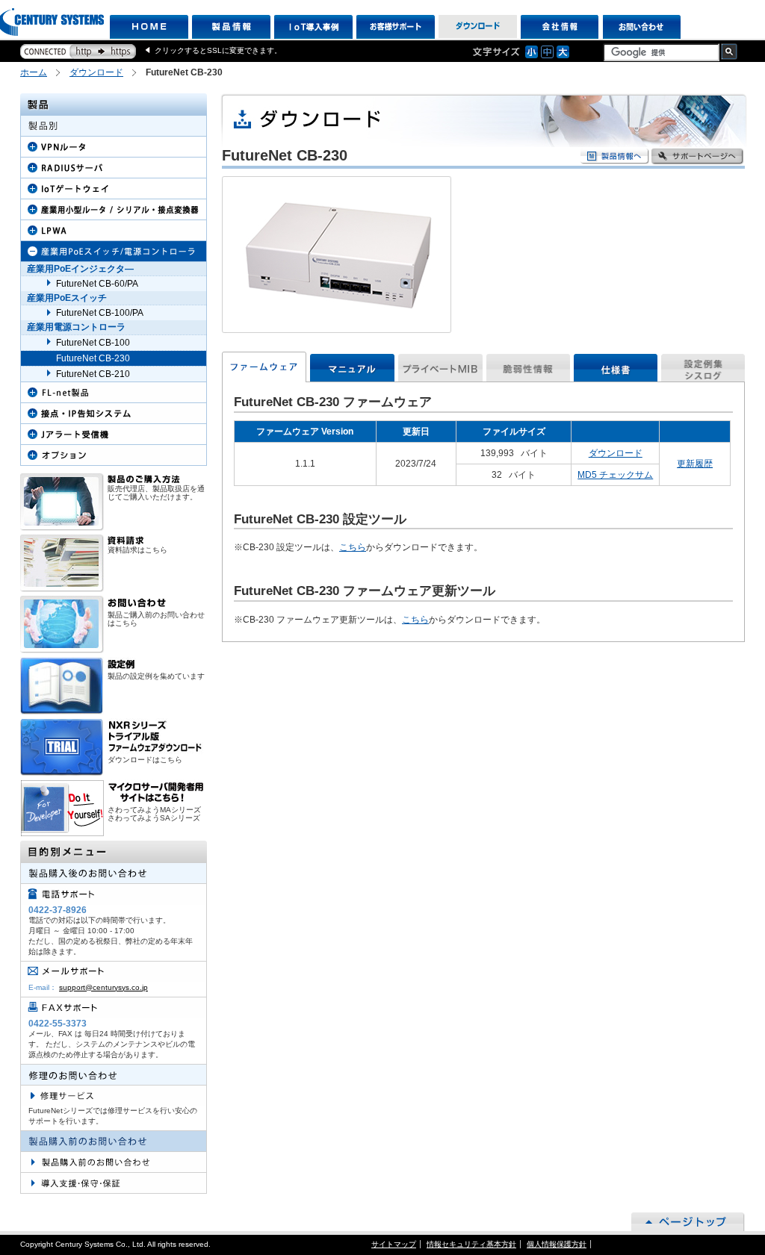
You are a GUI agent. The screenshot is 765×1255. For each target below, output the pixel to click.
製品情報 (231, 27)
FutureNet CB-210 (93, 374)
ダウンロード (478, 27)
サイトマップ (393, 1244)
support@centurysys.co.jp (103, 987)
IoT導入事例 (313, 27)
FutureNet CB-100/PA (99, 313)
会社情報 (560, 27)
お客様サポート (395, 27)
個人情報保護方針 (556, 1244)
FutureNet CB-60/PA (97, 283)
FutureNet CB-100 (93, 342)
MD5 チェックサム (615, 475)
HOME (149, 27)
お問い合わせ (642, 27)
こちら (352, 547)
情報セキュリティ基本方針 (471, 1244)
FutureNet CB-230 (93, 358)
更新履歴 (695, 463)
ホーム (33, 72)
